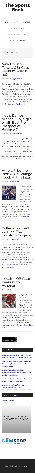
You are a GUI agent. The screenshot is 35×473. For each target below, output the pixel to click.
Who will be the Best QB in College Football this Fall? (17, 173)
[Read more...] (20, 104)
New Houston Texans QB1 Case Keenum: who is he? (15, 69)
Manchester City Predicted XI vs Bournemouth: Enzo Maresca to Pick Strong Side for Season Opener (16, 372)
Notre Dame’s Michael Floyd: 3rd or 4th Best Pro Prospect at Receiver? (17, 122)
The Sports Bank (17, 7)
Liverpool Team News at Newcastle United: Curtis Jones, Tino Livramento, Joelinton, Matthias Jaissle (16, 363)
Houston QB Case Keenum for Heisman (16, 282)
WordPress (21, 466)
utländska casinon (8, 401)
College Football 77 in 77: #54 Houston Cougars (16, 231)
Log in (28, 466)
